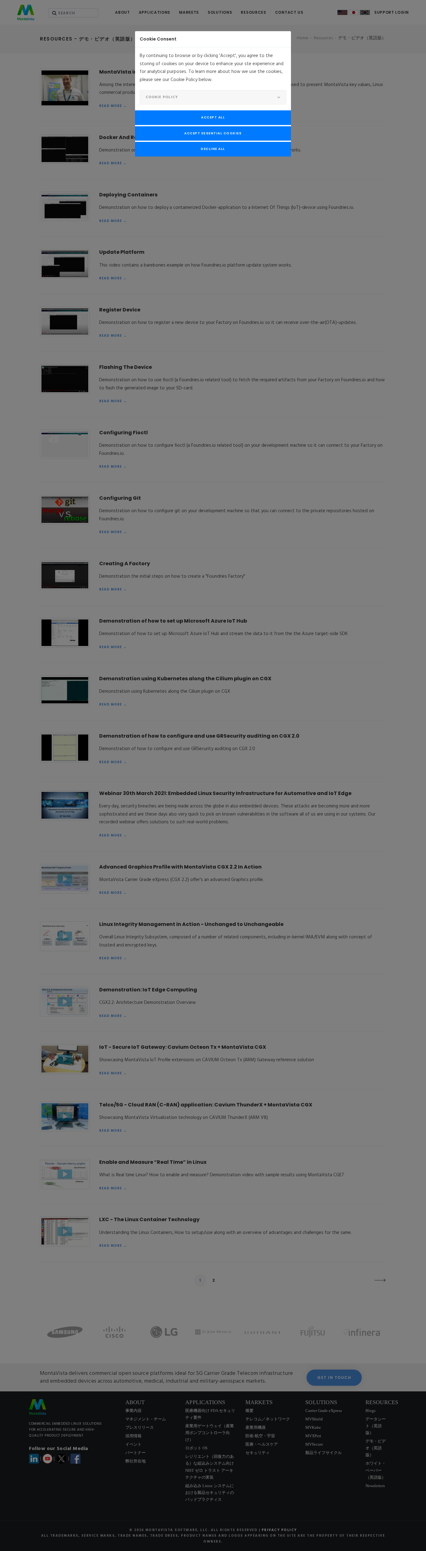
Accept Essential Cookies (213, 133)
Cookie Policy (162, 97)
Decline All (213, 149)
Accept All (213, 117)
